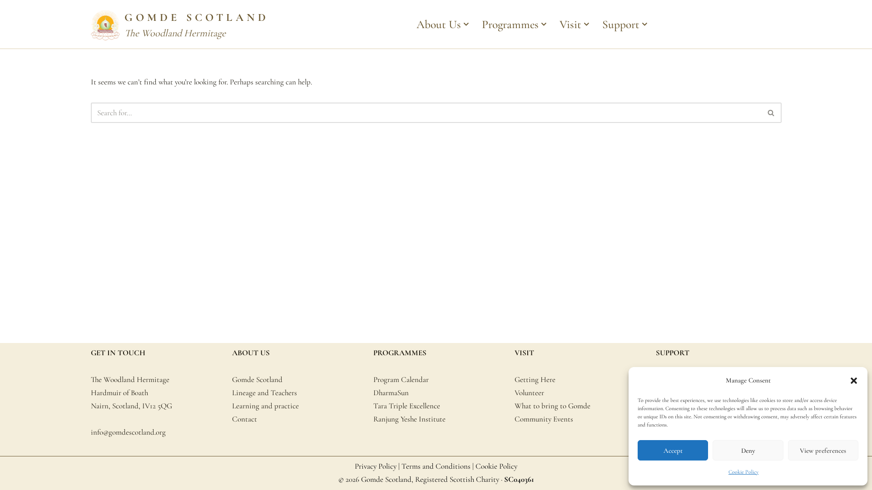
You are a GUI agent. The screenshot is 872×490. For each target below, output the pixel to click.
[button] (853, 380)
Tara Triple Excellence (406, 406)
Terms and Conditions (436, 466)
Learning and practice (265, 406)
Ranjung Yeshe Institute (409, 419)
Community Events (544, 419)
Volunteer (529, 392)
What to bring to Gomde (552, 406)
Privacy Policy (375, 466)
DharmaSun (391, 392)
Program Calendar (401, 379)
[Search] (771, 113)
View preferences (823, 450)
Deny (748, 450)
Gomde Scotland (257, 379)
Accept (673, 450)
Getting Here (535, 379)
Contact (244, 419)
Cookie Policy (743, 472)
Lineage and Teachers (264, 392)
